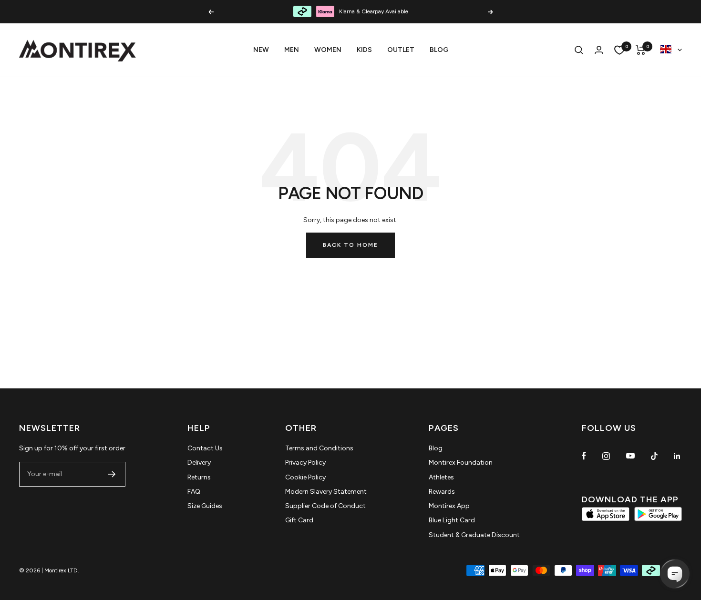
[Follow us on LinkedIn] (677, 456)
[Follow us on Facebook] (584, 456)
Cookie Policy (305, 477)
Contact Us (205, 448)
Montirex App (449, 506)
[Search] (579, 50)
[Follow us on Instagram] (606, 456)
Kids (364, 50)
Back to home (350, 245)
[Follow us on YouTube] (630, 456)
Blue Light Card (452, 520)
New (261, 50)
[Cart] (641, 50)
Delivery (199, 462)
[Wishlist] (619, 50)
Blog (439, 50)
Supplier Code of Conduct (325, 506)
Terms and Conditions (319, 448)
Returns (199, 477)
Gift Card (299, 520)
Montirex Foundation (461, 462)
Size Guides (204, 506)
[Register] (112, 474)
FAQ (193, 492)
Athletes (441, 477)
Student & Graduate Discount (474, 535)
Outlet (400, 50)
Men (291, 50)
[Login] (599, 50)
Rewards (442, 492)
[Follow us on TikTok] (654, 456)
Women (327, 50)
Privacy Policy (305, 462)
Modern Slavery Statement (326, 492)
